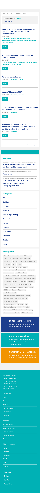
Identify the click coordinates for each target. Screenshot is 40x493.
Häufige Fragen (8, 432)
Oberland (5, 43)
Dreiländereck (13, 284)
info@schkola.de (8, 389)
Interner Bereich (8, 408)
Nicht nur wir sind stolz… (11, 77)
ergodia (28, 295)
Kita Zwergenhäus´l (25, 284)
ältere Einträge (31, 145)
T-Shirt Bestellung (9, 428)
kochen (6, 258)
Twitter (6, 476)
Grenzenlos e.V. (8, 273)
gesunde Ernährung (29, 278)
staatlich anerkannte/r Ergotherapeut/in (15, 267)
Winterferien (27, 256)
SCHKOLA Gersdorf (10, 293)
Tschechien (22, 281)
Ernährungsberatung (23, 38)
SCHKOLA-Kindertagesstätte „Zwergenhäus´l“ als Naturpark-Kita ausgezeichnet (20, 166)
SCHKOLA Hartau (26, 313)
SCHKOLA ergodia (23, 307)
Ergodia (13, 38)
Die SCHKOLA (10, 13)
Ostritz (11, 43)
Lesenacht (31, 270)
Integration (31, 281)
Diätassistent (14, 258)
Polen (15, 281)
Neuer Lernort (8, 174)
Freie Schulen (18, 256)
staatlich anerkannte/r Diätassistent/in (24, 261)
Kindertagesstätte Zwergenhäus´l (13, 304)
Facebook (7, 472)
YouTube (7, 480)
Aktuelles (18, 13)
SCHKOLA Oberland (18, 310)
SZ (26, 304)
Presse (6, 313)
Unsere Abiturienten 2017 (12, 92)
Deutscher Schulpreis (16, 287)
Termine (5, 439)
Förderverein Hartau (21, 171)
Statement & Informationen (22, 352)
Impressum (6, 415)
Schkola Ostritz (14, 313)
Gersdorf (20, 40)
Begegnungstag (8, 298)
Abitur (19, 264)
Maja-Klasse (7, 261)
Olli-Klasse (7, 264)
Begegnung (29, 310)
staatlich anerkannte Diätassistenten (15, 270)
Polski (5, 244)
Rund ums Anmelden (19, 336)
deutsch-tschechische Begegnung (14, 295)
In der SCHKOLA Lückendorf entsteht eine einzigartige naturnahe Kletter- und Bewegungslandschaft (20, 183)
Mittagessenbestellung (20, 321)
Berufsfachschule (20, 273)
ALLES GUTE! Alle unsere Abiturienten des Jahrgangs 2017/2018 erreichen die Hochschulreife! (18, 32)
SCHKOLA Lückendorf (10, 301)
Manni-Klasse (29, 287)
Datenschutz (7, 412)
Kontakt (5, 404)
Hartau (26, 40)
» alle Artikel (8, 21)
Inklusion (23, 276)
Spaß (5, 284)
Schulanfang (7, 281)
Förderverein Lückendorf (23, 162)
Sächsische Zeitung (10, 307)
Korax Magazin (8, 424)
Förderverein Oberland (9, 40)
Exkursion (7, 310)
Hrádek (6, 287)
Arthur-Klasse (8, 256)
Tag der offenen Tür (21, 298)
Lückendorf (32, 40)
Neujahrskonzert (25, 258)
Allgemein (7, 38)
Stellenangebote (8, 435)
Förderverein (22, 290)
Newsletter (8, 484)
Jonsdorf (6, 227)
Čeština (6, 202)
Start (3, 13)
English (6, 206)
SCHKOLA (8, 4)
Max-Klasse (31, 276)
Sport (14, 264)
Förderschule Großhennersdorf (13, 278)
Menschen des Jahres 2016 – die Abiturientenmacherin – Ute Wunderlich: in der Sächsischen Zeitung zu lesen (18, 127)
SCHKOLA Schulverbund (11, 276)
